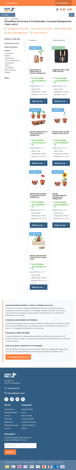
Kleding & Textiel (27, 409)
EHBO (7, 65)
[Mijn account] (57, 9)
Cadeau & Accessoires (29, 422)
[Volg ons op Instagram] (12, 399)
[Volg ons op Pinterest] (17, 399)
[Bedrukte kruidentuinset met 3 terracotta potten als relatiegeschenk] (38, 117)
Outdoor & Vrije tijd (28, 425)
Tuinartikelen (9, 67)
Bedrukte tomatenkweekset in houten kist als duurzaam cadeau (38, 257)
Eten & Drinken (26, 415)
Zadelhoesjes (9, 58)
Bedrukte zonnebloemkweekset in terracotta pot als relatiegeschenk (59, 196)
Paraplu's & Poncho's (11, 43)
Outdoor (7, 50)
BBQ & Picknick (10, 70)
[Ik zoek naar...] (71, 15)
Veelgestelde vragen (11, 425)
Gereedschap (9, 63)
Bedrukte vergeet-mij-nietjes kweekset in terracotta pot (60, 132)
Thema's (24, 428)
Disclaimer (49, 462)
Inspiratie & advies (10, 412)
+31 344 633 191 (13, 388)
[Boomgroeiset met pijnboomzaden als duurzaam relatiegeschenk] (38, 55)
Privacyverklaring (40, 462)
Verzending (8, 419)
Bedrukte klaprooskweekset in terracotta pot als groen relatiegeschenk (38, 195)
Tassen (23, 412)
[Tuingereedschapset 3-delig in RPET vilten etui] (61, 55)
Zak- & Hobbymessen (12, 60)
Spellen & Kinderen (11, 47)
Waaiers (7, 72)
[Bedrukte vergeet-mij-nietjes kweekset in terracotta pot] (61, 117)
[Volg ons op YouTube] (23, 399)
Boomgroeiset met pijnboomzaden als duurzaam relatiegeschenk (38, 71)
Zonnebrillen (9, 53)
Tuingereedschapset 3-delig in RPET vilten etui (60, 70)
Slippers (7, 56)
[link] (9, 9)
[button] (63, 3)
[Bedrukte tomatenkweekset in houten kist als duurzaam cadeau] (38, 241)
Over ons (7, 428)
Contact (7, 415)
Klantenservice (9, 409)
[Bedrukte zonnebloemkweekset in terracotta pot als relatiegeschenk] (61, 179)
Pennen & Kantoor (27, 419)
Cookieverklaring (58, 462)
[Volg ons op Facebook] (6, 399)
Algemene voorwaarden (29, 462)
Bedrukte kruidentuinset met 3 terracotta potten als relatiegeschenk (38, 133)
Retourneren (8, 422)
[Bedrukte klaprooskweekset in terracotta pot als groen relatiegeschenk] (38, 179)
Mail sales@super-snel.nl (16, 393)
